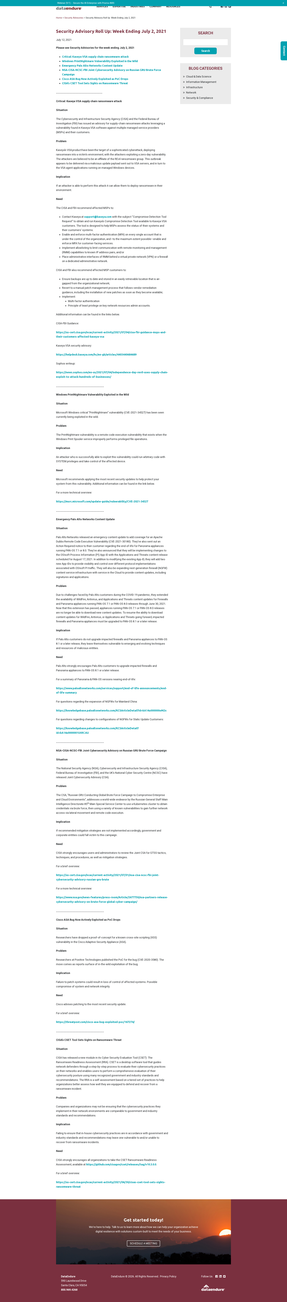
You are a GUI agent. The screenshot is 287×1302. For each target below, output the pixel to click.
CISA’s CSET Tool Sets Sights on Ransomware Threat (95, 83)
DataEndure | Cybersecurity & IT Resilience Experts (69, 6)
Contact (284, 50)
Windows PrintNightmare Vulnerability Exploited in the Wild (100, 61)
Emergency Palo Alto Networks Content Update (92, 65)
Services (102, 6)
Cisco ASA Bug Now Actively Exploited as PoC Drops (95, 78)
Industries (137, 6)
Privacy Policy (168, 1276)
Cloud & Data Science (198, 76)
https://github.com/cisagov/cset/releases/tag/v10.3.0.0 (121, 1164)
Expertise (119, 6)
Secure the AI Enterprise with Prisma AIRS (93, 3)
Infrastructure (194, 87)
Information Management (201, 81)
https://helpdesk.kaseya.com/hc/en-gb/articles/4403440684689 (96, 354)
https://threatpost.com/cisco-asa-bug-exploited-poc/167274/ (95, 1021)
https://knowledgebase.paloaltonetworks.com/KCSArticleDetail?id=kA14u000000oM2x (111, 710)
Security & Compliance (199, 97)
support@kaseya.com (98, 216)
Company (155, 6)
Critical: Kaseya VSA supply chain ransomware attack (95, 56)
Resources (173, 6)
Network (191, 92)
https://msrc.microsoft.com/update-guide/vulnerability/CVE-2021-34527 (102, 501)
